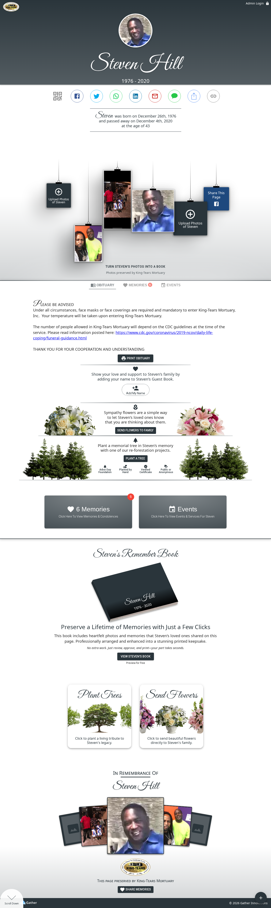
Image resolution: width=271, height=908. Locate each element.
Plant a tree (135, 458)
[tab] (102, 285)
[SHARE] (194, 96)
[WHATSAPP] (116, 96)
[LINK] (213, 96)
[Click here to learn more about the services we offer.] (135, 867)
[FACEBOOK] (77, 96)
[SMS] (174, 96)
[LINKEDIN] (135, 96)
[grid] (135, 213)
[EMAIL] (155, 96)
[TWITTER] (96, 96)
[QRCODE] (57, 96)
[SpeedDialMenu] (261, 898)
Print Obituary (138, 358)
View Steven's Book (136, 656)
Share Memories (138, 889)
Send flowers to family (135, 430)
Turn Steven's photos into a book (135, 266)
